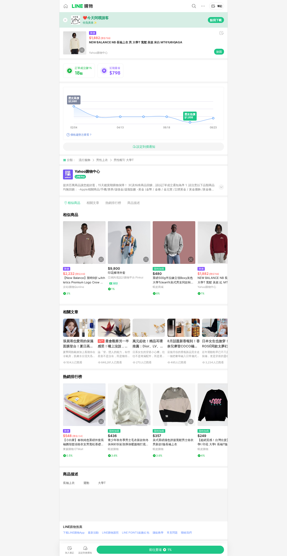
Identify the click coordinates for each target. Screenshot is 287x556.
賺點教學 (158, 532)
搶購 (219, 51)
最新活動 (93, 532)
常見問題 (172, 532)
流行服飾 (84, 160)
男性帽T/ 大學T (124, 160)
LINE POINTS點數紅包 (135, 532)
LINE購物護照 (110, 532)
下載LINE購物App (74, 532)
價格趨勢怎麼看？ (81, 134)
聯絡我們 (186, 532)
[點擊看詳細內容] (84, 242)
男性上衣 (102, 160)
